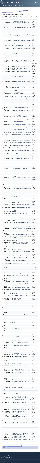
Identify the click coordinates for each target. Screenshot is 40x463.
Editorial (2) (7, 17)
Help (3, 5)
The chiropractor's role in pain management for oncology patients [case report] (22, 281)
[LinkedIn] (4, 461)
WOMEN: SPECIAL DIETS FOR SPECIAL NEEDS (18, 389)
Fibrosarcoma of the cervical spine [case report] (19, 372)
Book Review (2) (4, 17)
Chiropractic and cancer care (17, 220)
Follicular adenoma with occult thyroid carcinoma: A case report (20, 295)
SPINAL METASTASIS (16, 394)
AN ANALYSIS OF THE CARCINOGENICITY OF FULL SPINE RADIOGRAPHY (21, 433)
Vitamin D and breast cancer (17, 166)
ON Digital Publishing (35, 461)
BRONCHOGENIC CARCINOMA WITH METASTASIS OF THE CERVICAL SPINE (21, 420)
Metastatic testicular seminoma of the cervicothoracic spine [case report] (21, 370)
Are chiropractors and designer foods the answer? (19, 326)
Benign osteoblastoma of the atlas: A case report (19, 437)
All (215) (6, 16)
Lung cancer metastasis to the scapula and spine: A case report (20, 213)
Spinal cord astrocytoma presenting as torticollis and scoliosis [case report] (21, 346)
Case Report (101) (9, 16)
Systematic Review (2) (28, 16)
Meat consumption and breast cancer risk (18, 86)
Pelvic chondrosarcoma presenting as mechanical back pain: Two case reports (22, 361)
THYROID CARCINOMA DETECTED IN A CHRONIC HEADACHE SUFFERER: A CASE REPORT (22, 356)
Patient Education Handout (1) (11, 17)
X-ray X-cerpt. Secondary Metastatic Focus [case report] (19, 436)
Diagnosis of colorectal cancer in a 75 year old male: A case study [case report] (22, 160)
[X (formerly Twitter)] (3, 461)
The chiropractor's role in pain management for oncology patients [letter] (21, 287)
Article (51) (13, 16)
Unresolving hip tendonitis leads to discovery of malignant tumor (20, 260)
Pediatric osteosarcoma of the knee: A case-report (19, 93)
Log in (38, 461)
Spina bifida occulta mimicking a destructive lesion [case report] (20, 314)
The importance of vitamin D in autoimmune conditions (19, 95)
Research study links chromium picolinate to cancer (19, 323)
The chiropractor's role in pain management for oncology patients (20, 279)
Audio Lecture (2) (24, 16)
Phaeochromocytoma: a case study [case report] (19, 259)
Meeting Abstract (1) (17, 17)
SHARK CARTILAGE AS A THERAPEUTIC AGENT (18, 387)
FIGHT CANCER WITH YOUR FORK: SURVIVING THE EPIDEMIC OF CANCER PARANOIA (22, 431)
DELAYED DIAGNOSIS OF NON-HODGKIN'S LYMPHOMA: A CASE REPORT (21, 275)
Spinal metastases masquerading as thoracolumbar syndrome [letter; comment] (22, 289)
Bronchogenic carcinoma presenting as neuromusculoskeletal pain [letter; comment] (22, 381)
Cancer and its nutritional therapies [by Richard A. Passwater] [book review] (21, 445)
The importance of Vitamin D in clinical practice (19, 186)
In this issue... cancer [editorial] (17, 298)
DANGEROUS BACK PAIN (16, 412)
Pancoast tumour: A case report (17, 363)
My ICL (22, 5)
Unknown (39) (15, 16)
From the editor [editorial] (16, 297)
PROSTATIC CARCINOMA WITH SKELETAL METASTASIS (19, 434)
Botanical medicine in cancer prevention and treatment (19, 87)
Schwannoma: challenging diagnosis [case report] (19, 285)
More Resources (15, 5)
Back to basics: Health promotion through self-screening (19, 322)
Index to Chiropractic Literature (12, 2)
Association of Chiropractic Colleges (9, 456)
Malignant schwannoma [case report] (18, 379)
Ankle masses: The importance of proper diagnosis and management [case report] (22, 188)
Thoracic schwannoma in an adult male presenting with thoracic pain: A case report (22, 112)
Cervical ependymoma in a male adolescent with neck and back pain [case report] (22, 207)
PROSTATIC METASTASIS (16, 340)
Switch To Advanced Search (20, 11)
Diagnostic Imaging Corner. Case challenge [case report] (19, 202)
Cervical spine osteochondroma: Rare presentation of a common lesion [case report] (22, 197)
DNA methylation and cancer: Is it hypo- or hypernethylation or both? (21, 119)
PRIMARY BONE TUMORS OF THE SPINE (18, 417)
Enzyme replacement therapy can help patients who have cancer (20, 307)
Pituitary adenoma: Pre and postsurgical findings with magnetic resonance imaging (22, 293)
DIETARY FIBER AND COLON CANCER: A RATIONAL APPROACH (20, 416)
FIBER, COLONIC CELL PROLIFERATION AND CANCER (19, 411)
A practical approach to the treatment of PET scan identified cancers (21, 68)
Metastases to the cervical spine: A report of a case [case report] (20, 422)
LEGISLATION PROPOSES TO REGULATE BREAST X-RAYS (19, 369)
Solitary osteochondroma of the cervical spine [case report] (20, 329)
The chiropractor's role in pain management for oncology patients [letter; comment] (22, 283)
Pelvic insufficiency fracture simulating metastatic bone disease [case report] (21, 342)
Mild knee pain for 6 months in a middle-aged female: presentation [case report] (22, 242)
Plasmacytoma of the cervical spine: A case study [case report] (20, 116)
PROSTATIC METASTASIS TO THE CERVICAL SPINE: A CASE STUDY (20, 413)
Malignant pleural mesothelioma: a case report (19, 232)
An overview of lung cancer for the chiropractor (19, 300)
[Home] (1, 5)
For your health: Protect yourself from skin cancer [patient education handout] (22, 234)
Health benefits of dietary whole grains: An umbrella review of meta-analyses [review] (22, 127)
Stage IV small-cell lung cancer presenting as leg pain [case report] (21, 108)
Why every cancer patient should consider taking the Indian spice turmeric (21, 60)
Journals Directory (10, 5)
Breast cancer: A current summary (17, 299)
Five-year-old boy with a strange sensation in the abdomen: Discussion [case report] (22, 240)
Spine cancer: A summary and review (18, 249)
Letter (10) (19, 16)
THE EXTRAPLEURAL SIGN (16, 415)
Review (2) (21, 16)
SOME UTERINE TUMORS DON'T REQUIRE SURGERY (19, 368)
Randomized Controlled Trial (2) (34, 16)
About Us (6, 5)
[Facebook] (1, 461)
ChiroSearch (19, 5)
